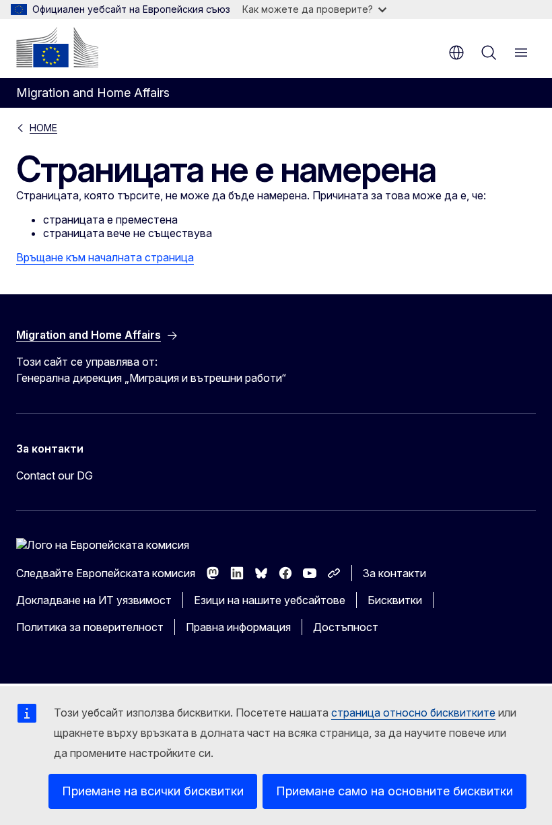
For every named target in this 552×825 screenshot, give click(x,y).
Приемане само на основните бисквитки (394, 791)
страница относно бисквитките (413, 712)
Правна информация (238, 627)
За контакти (394, 573)
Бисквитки (395, 600)
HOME (43, 127)
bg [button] (456, 52)
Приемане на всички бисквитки (153, 791)
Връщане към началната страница (105, 257)
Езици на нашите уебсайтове (269, 600)
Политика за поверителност (90, 627)
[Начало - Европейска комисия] (57, 47)
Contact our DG (54, 475)
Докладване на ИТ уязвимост (94, 600)
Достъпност (345, 627)
